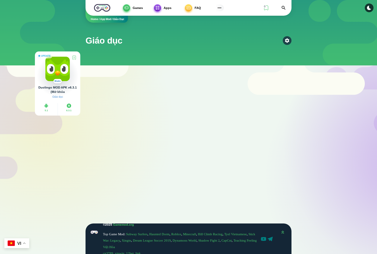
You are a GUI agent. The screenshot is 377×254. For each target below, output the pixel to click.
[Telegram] (270, 239)
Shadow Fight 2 (209, 240)
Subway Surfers (136, 234)
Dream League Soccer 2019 (152, 240)
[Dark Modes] (369, 7)
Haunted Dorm (159, 234)
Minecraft (189, 234)
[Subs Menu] (219, 7)
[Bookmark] (74, 57)
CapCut (226, 240)
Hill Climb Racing (210, 234)
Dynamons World (185, 240)
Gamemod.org (123, 224)
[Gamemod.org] (102, 7)
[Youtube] (264, 239)
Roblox (176, 234)
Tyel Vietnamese (235, 234)
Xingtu (126, 240)
